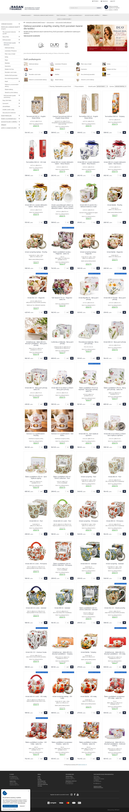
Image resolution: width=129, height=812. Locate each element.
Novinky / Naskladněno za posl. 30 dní (60, 86)
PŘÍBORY (105, 15)
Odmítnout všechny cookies (9, 809)
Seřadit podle (92, 86)
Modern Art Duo (9, 69)
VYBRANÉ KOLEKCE (25, 15)
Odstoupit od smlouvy (98, 787)
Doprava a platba (42, 782)
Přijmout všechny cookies (10, 806)
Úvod (39, 776)
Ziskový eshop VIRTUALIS (113, 809)
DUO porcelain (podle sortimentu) (10, 96)
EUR (114, 1)
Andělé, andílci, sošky (8, 109)
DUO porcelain (7, 39)
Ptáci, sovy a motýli (10, 54)
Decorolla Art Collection (9, 112)
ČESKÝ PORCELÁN (61, 15)
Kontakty (40, 785)
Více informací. (21, 802)
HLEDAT (99, 7)
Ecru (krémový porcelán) (11, 78)
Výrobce (112, 86)
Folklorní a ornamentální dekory (11, 85)
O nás (39, 778)
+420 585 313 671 (69, 783)
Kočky (6, 57)
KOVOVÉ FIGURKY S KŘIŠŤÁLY (92, 15)
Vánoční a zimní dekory (11, 92)
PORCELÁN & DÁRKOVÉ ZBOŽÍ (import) (43, 15)
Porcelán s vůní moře (10, 72)
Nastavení (22, 806)
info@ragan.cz (97, 783)
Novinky (39, 779)
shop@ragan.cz (13, 776)
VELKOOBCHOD (41, 781)
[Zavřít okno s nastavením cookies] (28, 791)
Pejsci (6, 60)
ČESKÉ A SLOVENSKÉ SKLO (75, 15)
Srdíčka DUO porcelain (11, 75)
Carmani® (5, 103)
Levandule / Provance (11, 50)
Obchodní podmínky (43, 784)
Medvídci (7, 63)
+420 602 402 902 (14, 777)
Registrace (105, 1)
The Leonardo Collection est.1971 (9, 32)
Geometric (8, 66)
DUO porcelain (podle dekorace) (10, 43)
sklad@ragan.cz (69, 782)
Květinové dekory (9, 47)
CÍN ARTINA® (6, 106)
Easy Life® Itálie (7, 100)
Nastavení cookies (97, 786)
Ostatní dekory (9, 89)
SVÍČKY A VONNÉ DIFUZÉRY (64, 19)
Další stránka (82, 764)
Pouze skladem (79, 86)
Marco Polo (6, 36)
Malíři (6, 81)
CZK (111, 1)
